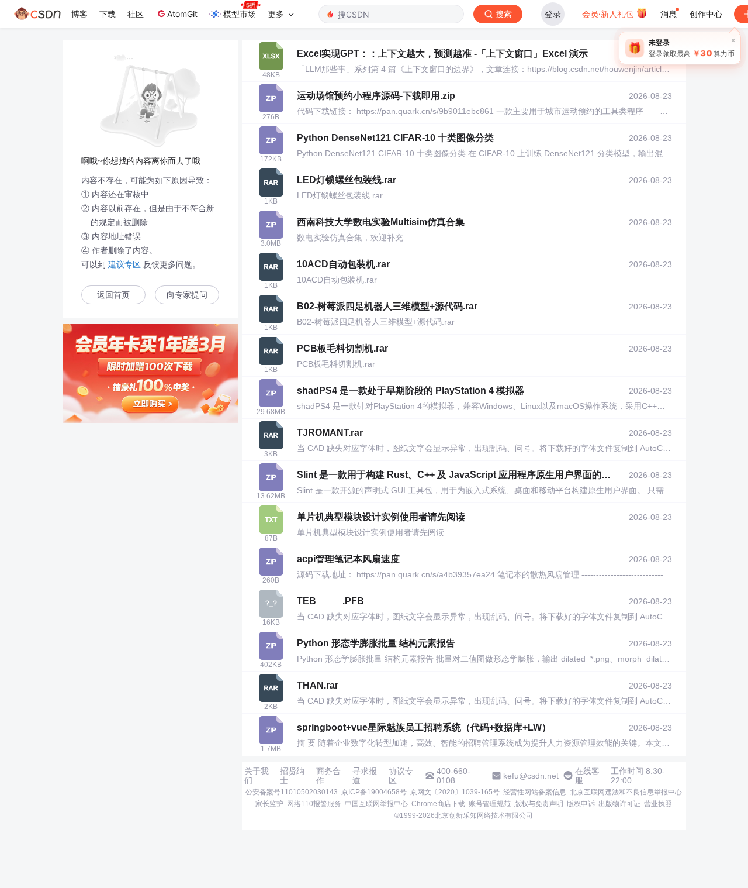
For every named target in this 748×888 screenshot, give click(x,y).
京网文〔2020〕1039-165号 (455, 792)
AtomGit (182, 14)
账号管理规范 (490, 804)
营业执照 (658, 804)
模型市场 (239, 14)
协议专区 (401, 775)
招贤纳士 (292, 775)
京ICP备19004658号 (374, 792)
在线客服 (587, 775)
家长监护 (269, 804)
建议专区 (124, 264)
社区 (135, 14)
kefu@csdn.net (531, 775)
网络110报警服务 (314, 804)
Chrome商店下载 (438, 804)
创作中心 (706, 14)
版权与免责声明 (538, 804)
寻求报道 (364, 775)
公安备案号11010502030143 (291, 792)
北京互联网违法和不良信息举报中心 (626, 792)
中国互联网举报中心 (376, 804)
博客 (79, 14)
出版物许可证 (619, 804)
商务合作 (328, 775)
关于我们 (256, 775)
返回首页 (113, 295)
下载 (107, 14)
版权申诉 (581, 804)
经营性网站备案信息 (534, 792)
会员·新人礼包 (609, 14)
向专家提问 (187, 295)
